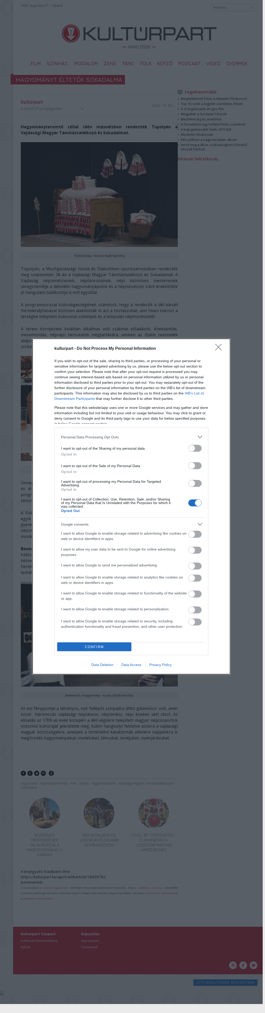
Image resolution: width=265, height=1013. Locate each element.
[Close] (220, 349)
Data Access (131, 665)
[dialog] (131, 506)
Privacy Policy (160, 665)
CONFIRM (94, 647)
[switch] (195, 448)
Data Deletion (102, 665)
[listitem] (131, 437)
